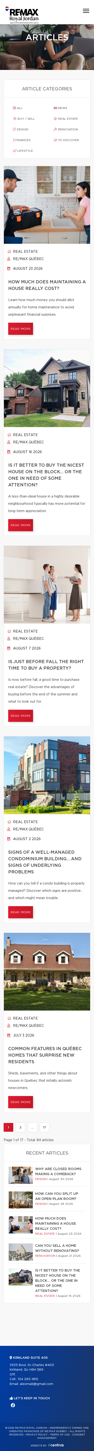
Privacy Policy (36, 1435)
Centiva (56, 1445)
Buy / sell (26, 118)
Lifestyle (24, 150)
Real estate (67, 118)
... (32, 1127)
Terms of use (60, 1435)
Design (22, 129)
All (19, 108)
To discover (68, 140)
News (62, 108)
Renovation (67, 129)
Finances (22, 140)
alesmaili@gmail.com (36, 1384)
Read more (21, 328)
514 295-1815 (28, 1379)
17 (44, 1127)
